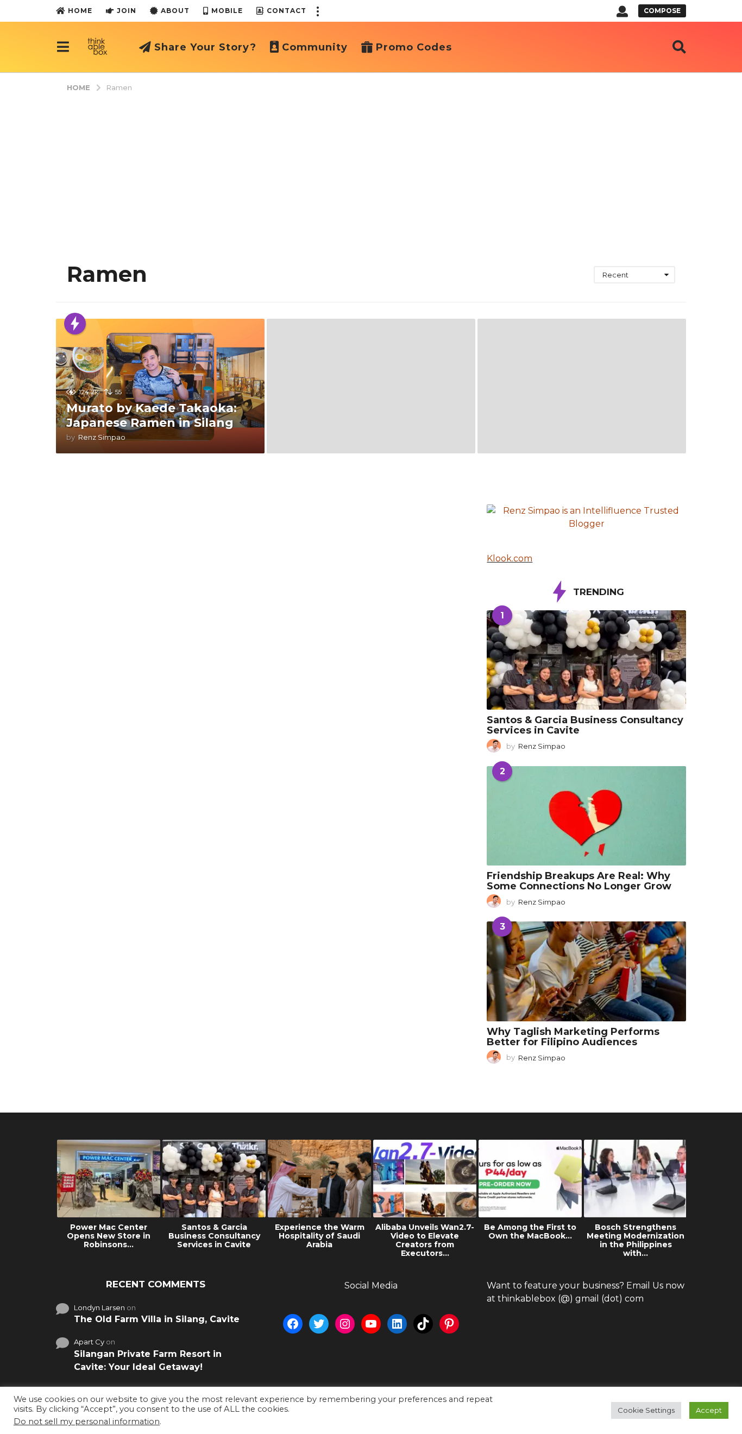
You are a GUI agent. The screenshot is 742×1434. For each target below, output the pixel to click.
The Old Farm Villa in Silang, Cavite (157, 1319)
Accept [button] (709, 1410)
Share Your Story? (205, 47)
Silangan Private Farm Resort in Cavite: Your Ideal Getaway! (148, 1360)
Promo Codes (414, 47)
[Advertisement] (371, 174)
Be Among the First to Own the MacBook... (530, 1231)
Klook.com (509, 558)
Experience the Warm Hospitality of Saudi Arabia (319, 1235)
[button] (317, 11)
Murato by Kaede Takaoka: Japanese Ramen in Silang (151, 415)
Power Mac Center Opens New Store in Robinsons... (108, 1235)
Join (126, 11)
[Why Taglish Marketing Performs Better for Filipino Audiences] (586, 971)
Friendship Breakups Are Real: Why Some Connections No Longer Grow (579, 881)
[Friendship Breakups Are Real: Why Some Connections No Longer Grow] (586, 816)
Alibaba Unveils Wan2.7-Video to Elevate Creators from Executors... (424, 1240)
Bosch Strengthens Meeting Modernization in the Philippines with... (635, 1240)
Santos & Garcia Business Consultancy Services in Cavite (585, 725)
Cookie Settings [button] (646, 1410)
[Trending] (75, 323)
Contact (286, 11)
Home (80, 11)
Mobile (227, 11)
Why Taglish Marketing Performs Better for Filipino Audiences (573, 1037)
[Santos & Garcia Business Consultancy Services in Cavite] (586, 660)
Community (315, 47)
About (175, 11)
